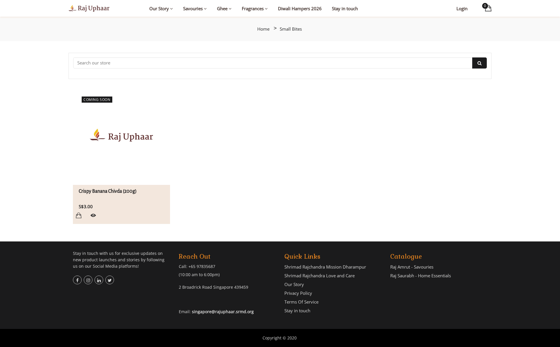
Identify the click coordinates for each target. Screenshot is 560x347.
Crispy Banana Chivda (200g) (108, 191)
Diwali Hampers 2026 (300, 8)
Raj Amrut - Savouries (411, 267)
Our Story (159, 8)
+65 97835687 (201, 266)
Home (263, 29)
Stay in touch (345, 8)
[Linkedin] (98, 280)
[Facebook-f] (77, 280)
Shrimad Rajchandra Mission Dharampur (325, 267)
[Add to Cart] (78, 215)
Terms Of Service (301, 302)
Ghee (223, 8)
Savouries (193, 8)
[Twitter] (109, 280)
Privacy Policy (298, 293)
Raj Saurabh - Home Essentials (420, 275)
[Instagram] (88, 280)
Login (462, 8)
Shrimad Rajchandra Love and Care (319, 275)
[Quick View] (93, 215)
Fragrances (253, 8)
